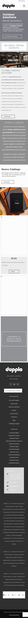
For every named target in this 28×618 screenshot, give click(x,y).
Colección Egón (14, 446)
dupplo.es (12, 489)
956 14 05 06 (13, 482)
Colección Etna (14, 457)
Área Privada (14, 413)
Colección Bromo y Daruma (14, 441)
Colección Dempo (14, 444)
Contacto (14, 417)
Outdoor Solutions (14, 407)
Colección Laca (14, 452)
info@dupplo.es (14, 486)
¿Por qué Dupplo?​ (14, 400)
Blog (14, 420)
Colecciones (14, 403)
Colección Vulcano (14, 435)
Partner (14, 410)
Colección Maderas (14, 455)
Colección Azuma (14, 463)
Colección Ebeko (14, 433)
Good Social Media (14, 615)
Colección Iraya (14, 438)
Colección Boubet (14, 449)
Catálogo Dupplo (14, 423)
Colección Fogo (14, 460)
